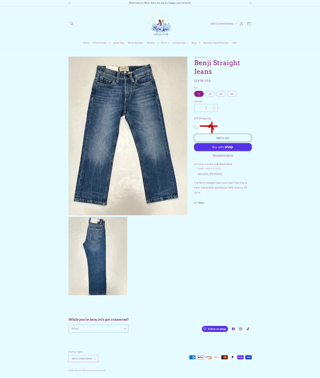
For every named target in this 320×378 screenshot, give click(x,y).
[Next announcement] (250, 3)
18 (231, 93)
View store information (210, 173)
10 (199, 93)
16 (221, 93)
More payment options (223, 155)
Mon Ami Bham (81, 370)
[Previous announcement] (69, 3)
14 (210, 93)
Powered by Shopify (97, 370)
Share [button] (201, 202)
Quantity (198, 101)
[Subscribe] (124, 329)
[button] (72, 23)
